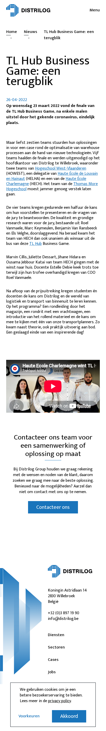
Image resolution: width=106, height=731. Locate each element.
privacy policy (59, 700)
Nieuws (30, 31)
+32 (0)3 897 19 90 (63, 613)
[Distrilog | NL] (28, 10)
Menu (95, 10)
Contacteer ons (53, 507)
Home (11, 31)
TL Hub (35, 243)
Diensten (56, 635)
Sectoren (56, 647)
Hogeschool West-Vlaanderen (60, 168)
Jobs (52, 672)
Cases (53, 660)
